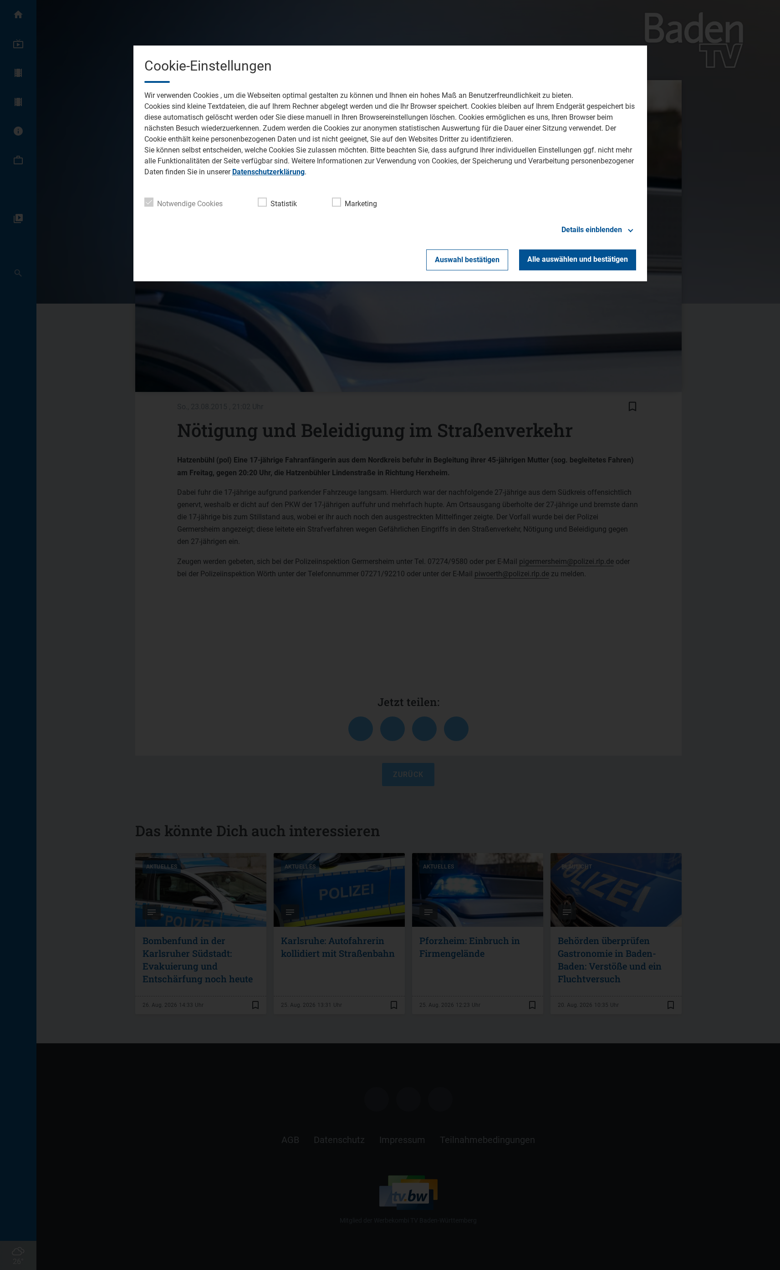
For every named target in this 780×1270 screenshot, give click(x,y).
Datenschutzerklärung (268, 172)
